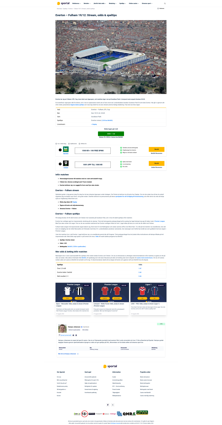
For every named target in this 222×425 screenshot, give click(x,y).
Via (93, 124)
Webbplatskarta (116, 396)
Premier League (160, 221)
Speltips (121, 3)
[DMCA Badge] (77, 413)
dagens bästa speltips (77, 105)
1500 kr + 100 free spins (93, 150)
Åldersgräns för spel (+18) (92, 380)
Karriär (59, 396)
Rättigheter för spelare (91, 386)
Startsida (59, 9)
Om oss (59, 377)
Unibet (66, 168)
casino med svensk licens (145, 258)
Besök (157, 149)
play (95, 124)
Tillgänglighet (116, 392)
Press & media (116, 389)
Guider (114, 377)
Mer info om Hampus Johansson (67, 354)
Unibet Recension (156, 167)
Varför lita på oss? (62, 383)
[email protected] (66, 335)
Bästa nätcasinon (145, 377)
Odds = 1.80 (111, 134)
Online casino (133, 3)
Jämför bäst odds (98, 3)
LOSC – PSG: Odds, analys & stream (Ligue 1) (145, 304)
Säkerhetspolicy (116, 383)
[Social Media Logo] (108, 405)
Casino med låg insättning (147, 396)
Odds (97, 236)
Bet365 (84, 258)
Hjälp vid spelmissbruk (91, 383)
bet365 (65, 154)
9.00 (140, 276)
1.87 (140, 268)
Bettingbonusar (144, 386)
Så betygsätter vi (61, 389)
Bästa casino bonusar (146, 380)
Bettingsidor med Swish (146, 389)
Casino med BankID (145, 392)
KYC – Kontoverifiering (118, 386)
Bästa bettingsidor (145, 383)
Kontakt (59, 392)
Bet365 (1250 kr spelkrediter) (77, 247)
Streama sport (146, 3)
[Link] (74, 292)
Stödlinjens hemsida (115, 423)
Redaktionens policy (62, 386)
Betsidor (86, 3)
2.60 (140, 272)
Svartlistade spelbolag (91, 392)
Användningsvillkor (117, 380)
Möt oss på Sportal (62, 380)
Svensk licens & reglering (91, 389)
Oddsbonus (75, 3)
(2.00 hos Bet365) (107, 120)
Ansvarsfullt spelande (90, 377)
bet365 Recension (156, 153)
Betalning (112, 3)
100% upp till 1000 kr (92, 165)
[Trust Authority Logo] (92, 413)
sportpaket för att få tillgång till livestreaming (129, 196)
